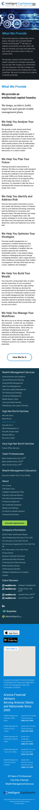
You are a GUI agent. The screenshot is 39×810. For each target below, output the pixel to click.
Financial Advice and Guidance (13, 377)
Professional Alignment (11, 502)
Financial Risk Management (12, 383)
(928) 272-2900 (27, 767)
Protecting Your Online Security (13, 563)
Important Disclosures (10, 514)
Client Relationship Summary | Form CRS (17, 538)
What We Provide (8, 422)
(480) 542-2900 (27, 721)
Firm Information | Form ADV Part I (15, 550)
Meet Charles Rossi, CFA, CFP (14, 458)
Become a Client (8, 438)
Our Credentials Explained (11, 505)
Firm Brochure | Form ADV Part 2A (15, 541)
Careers (5, 575)
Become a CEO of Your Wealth (16, 475)
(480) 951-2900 (27, 744)
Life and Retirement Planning (13, 380)
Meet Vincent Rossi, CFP (12, 465)
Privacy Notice (7, 553)
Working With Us (8, 435)
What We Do (7, 419)
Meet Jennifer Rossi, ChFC (12, 461)
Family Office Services (10, 448)
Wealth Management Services (18, 372)
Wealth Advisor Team (10, 399)
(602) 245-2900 (27, 731)
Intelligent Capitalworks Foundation (15, 572)
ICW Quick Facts (8, 489)
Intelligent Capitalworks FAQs (13, 492)
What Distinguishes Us (10, 428)
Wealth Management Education (19, 470)
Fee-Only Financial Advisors (12, 498)
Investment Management (11, 396)
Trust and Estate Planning (11, 402)
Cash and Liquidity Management (14, 390)
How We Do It (7, 425)
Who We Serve (7, 416)
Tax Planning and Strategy (12, 393)
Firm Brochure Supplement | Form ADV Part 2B (18, 545)
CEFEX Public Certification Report (15, 534)
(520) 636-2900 (27, 754)
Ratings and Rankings (10, 508)
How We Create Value (10, 432)
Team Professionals (13, 454)
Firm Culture (6, 486)
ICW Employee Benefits (11, 569)
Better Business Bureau (11, 566)
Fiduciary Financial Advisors (12, 495)
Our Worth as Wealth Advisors (13, 511)
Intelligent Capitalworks (27, 585)
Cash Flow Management (11, 386)
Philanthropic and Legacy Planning (15, 406)
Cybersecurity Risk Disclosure (13, 559)
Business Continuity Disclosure (13, 556)
